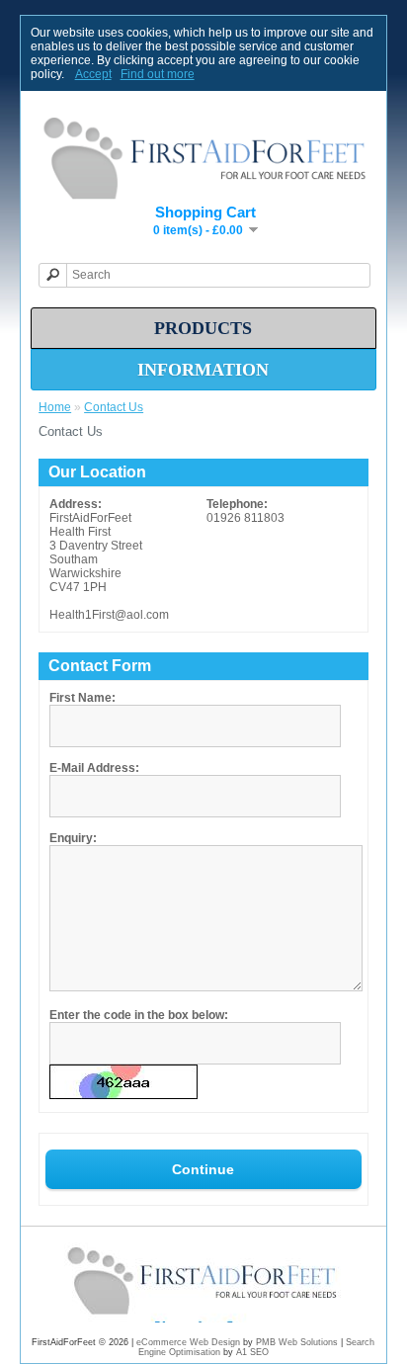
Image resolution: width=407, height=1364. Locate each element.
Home (55, 407)
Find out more (158, 74)
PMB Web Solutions (297, 1342)
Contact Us (113, 407)
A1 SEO (252, 1352)
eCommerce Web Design (188, 1342)
